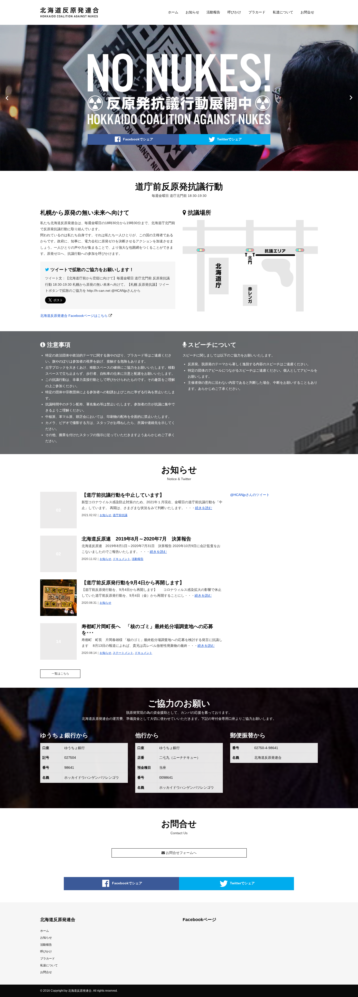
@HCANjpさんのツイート (250, 495)
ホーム (173, 12)
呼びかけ (234, 12)
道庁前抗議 (120, 515)
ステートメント (123, 653)
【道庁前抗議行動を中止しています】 (123, 495)
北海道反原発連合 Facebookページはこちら (74, 316)
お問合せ (307, 12)
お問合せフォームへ (181, 853)
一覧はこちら (60, 673)
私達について (283, 12)
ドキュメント (121, 559)
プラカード (256, 12)
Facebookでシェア (138, 139)
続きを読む (203, 508)
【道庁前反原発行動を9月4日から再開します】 (133, 582)
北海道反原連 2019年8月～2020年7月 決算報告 (136, 538)
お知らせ (192, 12)
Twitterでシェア (229, 139)
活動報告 (213, 12)
